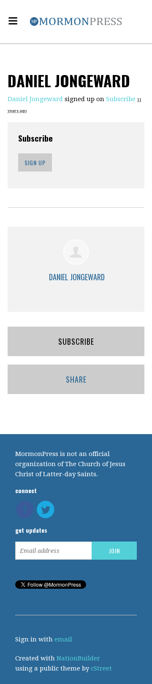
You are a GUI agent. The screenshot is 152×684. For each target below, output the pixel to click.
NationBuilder (78, 658)
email (63, 639)
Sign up (35, 162)
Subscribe (121, 99)
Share (76, 379)
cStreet (101, 668)
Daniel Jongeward (35, 99)
